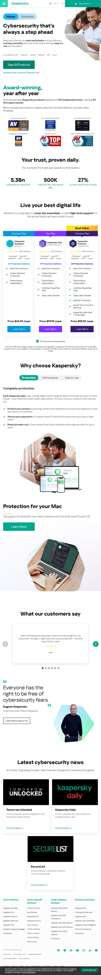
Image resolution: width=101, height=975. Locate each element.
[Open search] (62, 3)
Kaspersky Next (80, 908)
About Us (14, 966)
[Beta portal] (96, 950)
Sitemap (55, 966)
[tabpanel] (50, 440)
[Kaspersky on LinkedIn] (71, 950)
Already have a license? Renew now (21, 72)
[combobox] (56, 3)
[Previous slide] (5, 644)
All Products (55, 939)
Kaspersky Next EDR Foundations (58, 917)
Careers (62, 966)
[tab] (28, 377)
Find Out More (13, 828)
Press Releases (47, 966)
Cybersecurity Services (83, 912)
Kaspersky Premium (10, 917)
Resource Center (36, 966)
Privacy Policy (7, 954)
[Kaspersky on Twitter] (64, 950)
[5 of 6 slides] (55, 668)
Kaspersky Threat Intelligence (85, 925)
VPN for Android (33, 933)
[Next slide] (95, 644)
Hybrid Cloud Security (83, 929)
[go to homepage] (20, 3)
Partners (21, 966)
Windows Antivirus (34, 921)
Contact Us (6, 966)
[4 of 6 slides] (52, 668)
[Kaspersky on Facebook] (58, 950)
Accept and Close (89, 970)
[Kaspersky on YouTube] (77, 950)
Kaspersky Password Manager (14, 929)
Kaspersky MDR (80, 917)
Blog (27, 966)
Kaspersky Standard (10, 908)
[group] (50, 643)
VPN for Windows (33, 929)
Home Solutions (11, 899)
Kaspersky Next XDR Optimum (62, 927)
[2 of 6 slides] (45, 668)
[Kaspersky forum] (90, 950)
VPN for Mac (32, 942)
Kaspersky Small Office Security (59, 909)
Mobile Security (33, 917)
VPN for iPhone (33, 938)
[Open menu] (4, 3)
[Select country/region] (50, 3)
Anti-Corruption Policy (19, 954)
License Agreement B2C (34, 954)
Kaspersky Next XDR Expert (85, 921)
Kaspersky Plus (8, 912)
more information (28, 972)
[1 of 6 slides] (42, 668)
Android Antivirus (33, 908)
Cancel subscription (24, 958)
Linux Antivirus (32, 925)
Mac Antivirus (32, 912)
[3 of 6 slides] (48, 668)
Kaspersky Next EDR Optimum (62, 923)
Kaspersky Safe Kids (10, 921)
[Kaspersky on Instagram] (83, 950)
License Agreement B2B (10, 958)
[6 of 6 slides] (58, 668)
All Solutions (7, 933)
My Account (84, 3)
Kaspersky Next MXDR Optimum (59, 932)
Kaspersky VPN (8, 925)
